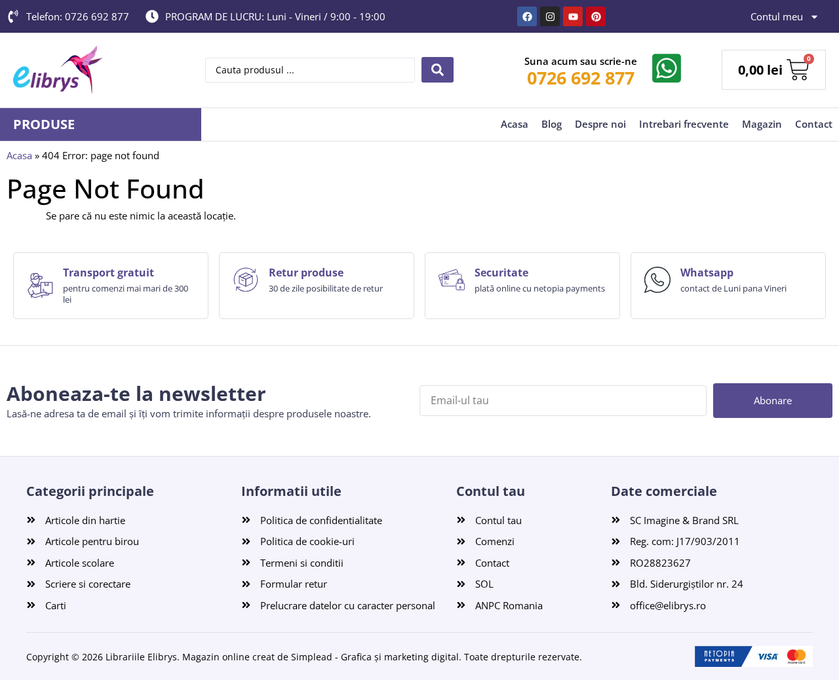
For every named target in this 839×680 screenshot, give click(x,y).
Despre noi (600, 123)
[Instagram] (550, 16)
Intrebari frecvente (684, 123)
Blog (551, 123)
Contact (813, 123)
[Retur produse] (246, 280)
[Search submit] (437, 70)
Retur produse (306, 272)
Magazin (762, 123)
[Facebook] (527, 16)
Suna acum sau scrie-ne (580, 60)
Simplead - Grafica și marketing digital (375, 657)
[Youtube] (573, 16)
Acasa (514, 123)
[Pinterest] (596, 16)
